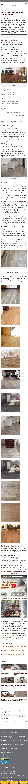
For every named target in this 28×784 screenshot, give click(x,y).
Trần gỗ (10, 637)
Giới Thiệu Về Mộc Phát (7, 752)
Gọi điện (6, 782)
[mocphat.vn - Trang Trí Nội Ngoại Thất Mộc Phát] (14, 4)
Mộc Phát (3, 24)
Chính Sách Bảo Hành (6, 756)
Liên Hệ (3, 754)
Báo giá (15, 782)
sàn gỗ (23, 131)
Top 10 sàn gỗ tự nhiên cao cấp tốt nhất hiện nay (11, 721)
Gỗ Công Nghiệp (4, 10)
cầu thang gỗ (16, 637)
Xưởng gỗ (24, 782)
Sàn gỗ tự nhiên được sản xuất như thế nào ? (13, 654)
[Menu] (2, 4)
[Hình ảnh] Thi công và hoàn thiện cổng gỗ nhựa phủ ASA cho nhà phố (13, 711)
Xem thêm (19, 619)
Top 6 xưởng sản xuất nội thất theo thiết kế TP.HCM (12, 716)
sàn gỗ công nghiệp (18, 53)
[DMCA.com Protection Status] (5, 759)
